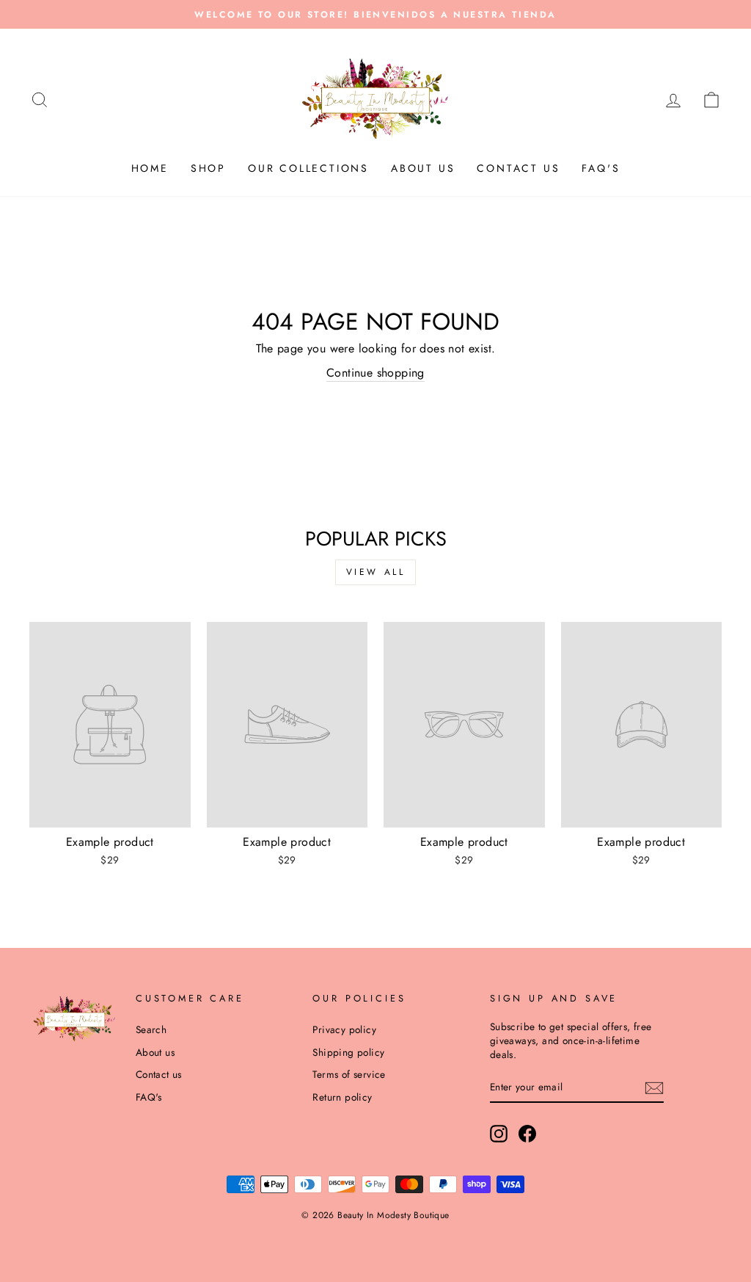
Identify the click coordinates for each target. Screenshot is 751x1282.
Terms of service (348, 1074)
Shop (208, 168)
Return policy (342, 1097)
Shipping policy (348, 1052)
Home (150, 168)
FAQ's (601, 168)
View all (376, 572)
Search (151, 1029)
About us (423, 168)
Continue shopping (375, 373)
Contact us (518, 168)
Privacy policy (344, 1029)
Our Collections (308, 168)
